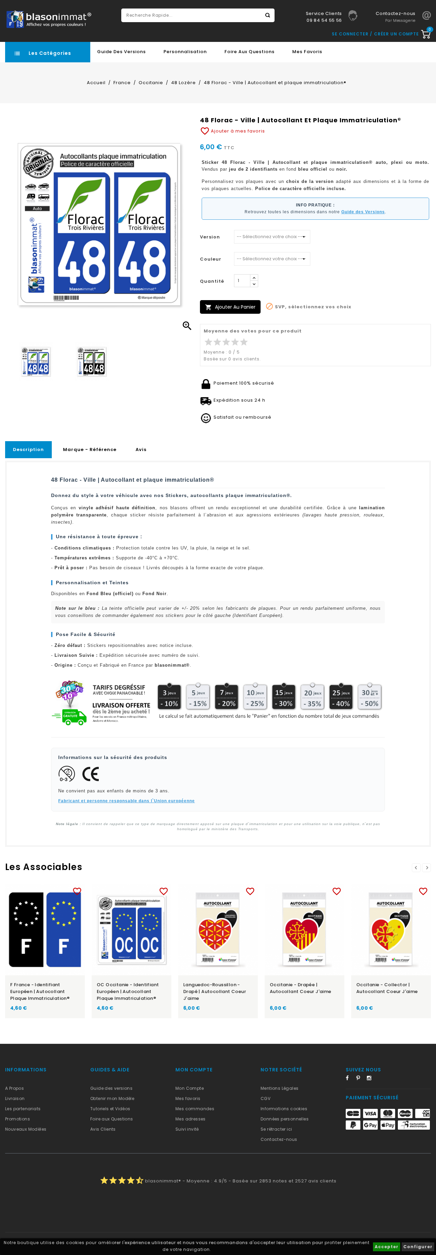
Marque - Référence (89, 449)
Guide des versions (111, 1088)
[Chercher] (268, 15)
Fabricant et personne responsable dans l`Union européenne (126, 801)
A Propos (14, 1088)
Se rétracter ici (276, 1129)
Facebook (350, 1079)
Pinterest (360, 1079)
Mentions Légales (279, 1088)
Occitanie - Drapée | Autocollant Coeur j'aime (300, 988)
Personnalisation (185, 51)
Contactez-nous (279, 1139)
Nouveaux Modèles (25, 1129)
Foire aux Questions (249, 51)
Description (28, 449)
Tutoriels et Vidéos (110, 1109)
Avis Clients (103, 1129)
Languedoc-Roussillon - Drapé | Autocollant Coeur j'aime (214, 991)
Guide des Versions (121, 51)
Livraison (15, 1098)
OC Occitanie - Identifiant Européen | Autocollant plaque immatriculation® (128, 991)
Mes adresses (190, 1119)
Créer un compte (396, 34)
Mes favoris (307, 51)
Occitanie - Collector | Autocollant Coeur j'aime (387, 988)
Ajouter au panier (230, 307)
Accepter (387, 1247)
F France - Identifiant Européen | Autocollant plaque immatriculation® (39, 991)
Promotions (17, 1119)
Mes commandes (194, 1109)
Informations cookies (284, 1109)
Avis (141, 449)
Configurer (418, 1247)
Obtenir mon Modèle (112, 1098)
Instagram (371, 1079)
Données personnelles (285, 1119)
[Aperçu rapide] (52, 890)
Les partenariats (23, 1109)
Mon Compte (189, 1088)
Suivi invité (187, 1129)
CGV (265, 1098)
